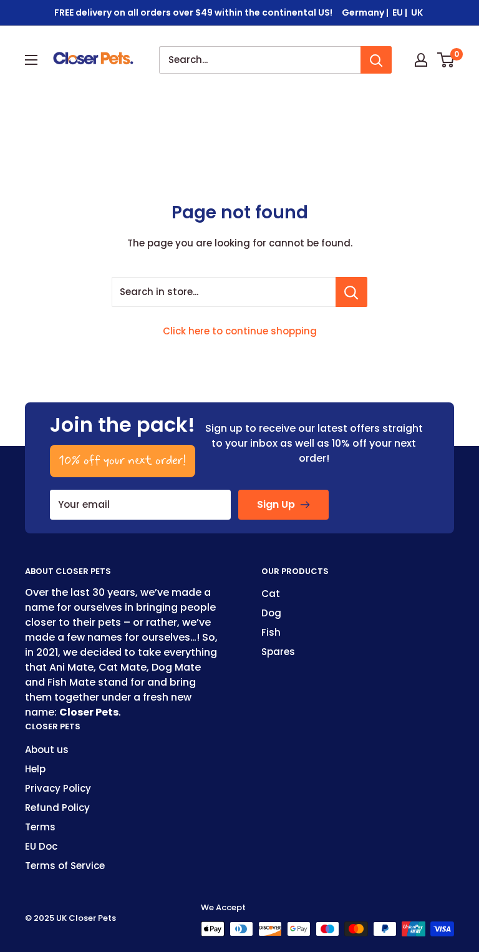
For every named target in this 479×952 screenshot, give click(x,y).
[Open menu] (31, 60)
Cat (270, 593)
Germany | (366, 12)
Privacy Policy (58, 788)
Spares (278, 651)
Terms (40, 826)
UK (418, 12)
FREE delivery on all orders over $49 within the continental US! (193, 12)
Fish (271, 632)
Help (35, 768)
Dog (271, 612)
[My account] (421, 60)
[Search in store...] (351, 292)
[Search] (376, 60)
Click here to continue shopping (240, 331)
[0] (446, 59)
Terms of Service (65, 865)
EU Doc (41, 846)
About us (47, 749)
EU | (400, 12)
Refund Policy (57, 807)
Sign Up (276, 504)
